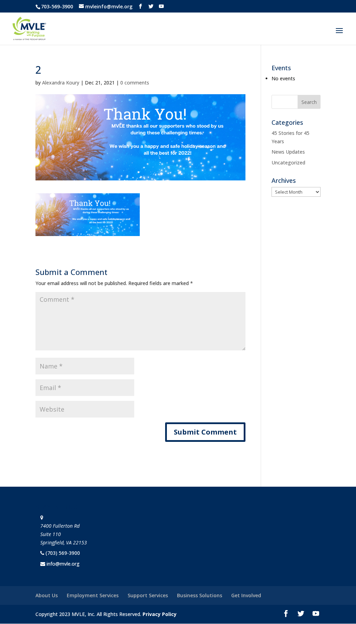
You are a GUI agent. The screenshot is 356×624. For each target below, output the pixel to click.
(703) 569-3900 (63, 553)
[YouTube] (161, 6)
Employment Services (93, 595)
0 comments (134, 82)
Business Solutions (199, 595)
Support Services (148, 595)
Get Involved (246, 595)
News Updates (288, 151)
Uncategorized (288, 162)
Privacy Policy (160, 614)
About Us (46, 595)
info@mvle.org (63, 563)
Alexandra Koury (60, 82)
